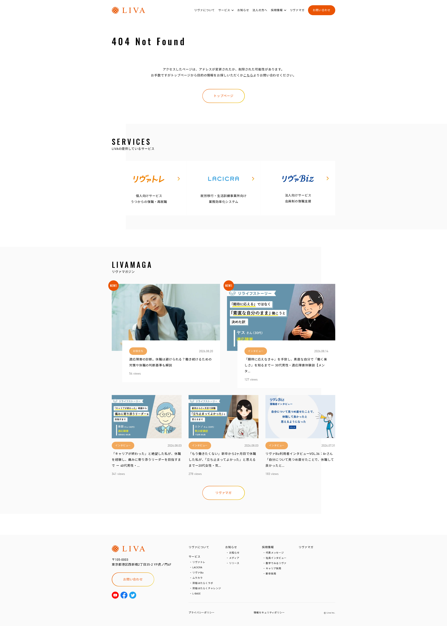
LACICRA (197, 567)
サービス (224, 10)
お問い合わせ (321, 10)
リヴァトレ (199, 562)
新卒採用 (271, 573)
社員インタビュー (276, 558)
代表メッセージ (275, 552)
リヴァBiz (198, 572)
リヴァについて (204, 10)
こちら (248, 75)
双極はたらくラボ (202, 583)
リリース (234, 563)
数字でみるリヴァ (276, 563)
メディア (234, 558)
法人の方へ (259, 10)
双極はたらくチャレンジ (206, 588)
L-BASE (196, 593)
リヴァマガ (297, 10)
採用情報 (277, 10)
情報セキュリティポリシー (269, 612)
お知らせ (243, 10)
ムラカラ (197, 578)
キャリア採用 (273, 568)
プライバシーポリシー (202, 612)
